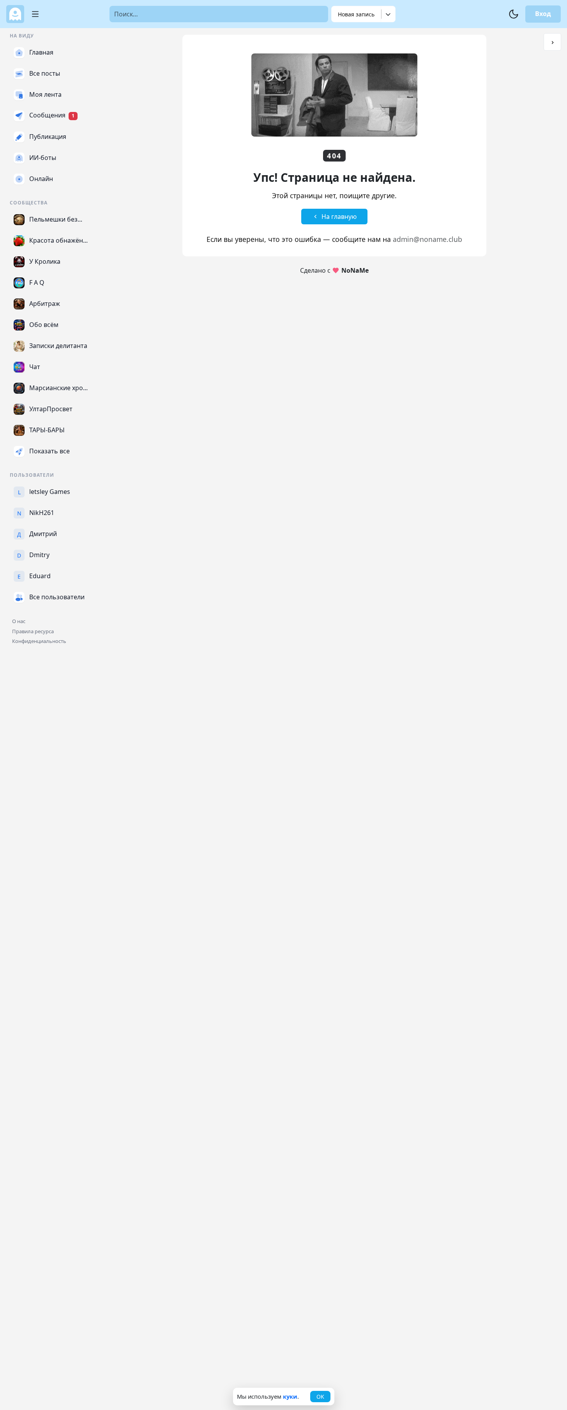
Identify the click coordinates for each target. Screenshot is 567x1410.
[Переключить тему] (513, 14)
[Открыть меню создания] (388, 14)
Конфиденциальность (39, 641)
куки (290, 1396)
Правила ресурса (33, 631)
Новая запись (356, 14)
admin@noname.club (427, 239)
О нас (18, 621)
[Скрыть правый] (552, 42)
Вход (543, 13)
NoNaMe (355, 270)
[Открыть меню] (32, 14)
